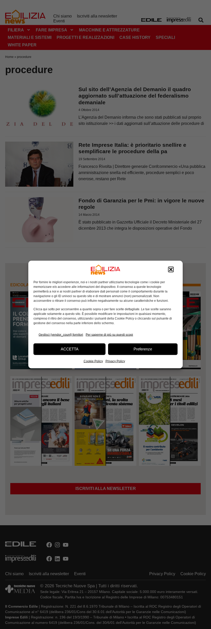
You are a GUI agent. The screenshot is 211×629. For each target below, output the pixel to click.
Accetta (69, 349)
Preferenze (143, 349)
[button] (170, 269)
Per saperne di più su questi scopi (109, 335)
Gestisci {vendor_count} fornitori (61, 335)
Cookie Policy (93, 361)
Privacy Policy (115, 361)
